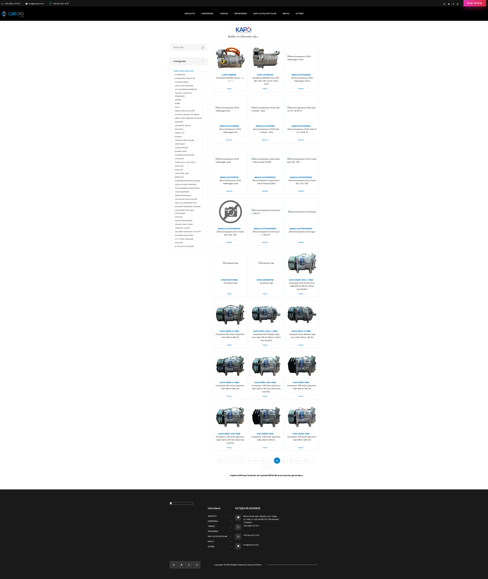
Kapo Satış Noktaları (264, 13)
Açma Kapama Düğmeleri (185, 184)
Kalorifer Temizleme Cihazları (188, 206)
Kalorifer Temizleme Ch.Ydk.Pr (188, 231)
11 (298, 460)
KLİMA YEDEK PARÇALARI (183, 71)
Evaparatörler (181, 82)
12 (305, 460)
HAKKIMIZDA (207, 13)
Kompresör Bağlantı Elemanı (187, 181)
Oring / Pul (180, 133)
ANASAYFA (190, 13)
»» (270, 467)
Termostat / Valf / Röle (185, 162)
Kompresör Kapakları (184, 155)
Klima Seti (179, 170)
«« (220, 460)
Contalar (179, 159)
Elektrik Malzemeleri (183, 220)
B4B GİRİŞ (474, 3)
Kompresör (180, 74)
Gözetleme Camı (182, 173)
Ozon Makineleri (182, 192)
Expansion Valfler (183, 125)
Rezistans (179, 166)
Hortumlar (180, 144)
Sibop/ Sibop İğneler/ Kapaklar (188, 118)
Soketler (179, 243)
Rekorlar (179, 129)
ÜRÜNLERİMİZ (240, 13)
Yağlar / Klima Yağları (184, 140)
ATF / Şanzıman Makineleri (186, 89)
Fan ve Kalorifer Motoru (186, 203)
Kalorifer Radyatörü (184, 235)
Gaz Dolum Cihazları (184, 86)
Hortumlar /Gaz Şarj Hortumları (184, 211)
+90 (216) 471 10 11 (251, 526)
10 (291, 460)
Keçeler (178, 136)
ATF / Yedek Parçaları (184, 239)
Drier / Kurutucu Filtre (185, 111)
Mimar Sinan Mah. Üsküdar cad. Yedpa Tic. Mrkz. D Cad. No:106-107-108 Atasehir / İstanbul (261, 519)
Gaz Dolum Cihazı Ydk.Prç (186, 199)
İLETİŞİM (299, 13)
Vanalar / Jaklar (182, 228)
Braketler (179, 177)
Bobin (177, 103)
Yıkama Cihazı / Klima (184, 224)
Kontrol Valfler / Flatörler (187, 114)
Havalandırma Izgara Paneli (187, 188)
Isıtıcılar (178, 217)
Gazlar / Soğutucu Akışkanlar (183, 94)
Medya (286, 13)
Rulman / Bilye (181, 151)
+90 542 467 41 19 (61, 3)
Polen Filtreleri (181, 147)
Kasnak (178, 100)
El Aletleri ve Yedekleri (184, 246)
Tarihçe (224, 13)
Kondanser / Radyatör (185, 78)
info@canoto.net (36, 3)
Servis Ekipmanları (183, 195)
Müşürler (179, 122)
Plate (177, 107)
